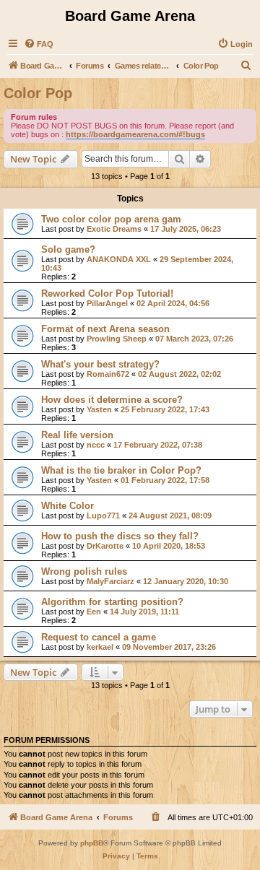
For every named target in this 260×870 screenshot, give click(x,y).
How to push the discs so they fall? (120, 536)
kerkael (100, 647)
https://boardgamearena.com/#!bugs (135, 134)
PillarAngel (107, 303)
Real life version (77, 435)
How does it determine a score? (112, 399)
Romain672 (108, 374)
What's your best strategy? (100, 364)
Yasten (99, 409)
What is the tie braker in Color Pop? (121, 470)
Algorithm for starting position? (112, 601)
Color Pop (38, 93)
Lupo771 (103, 515)
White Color (67, 505)
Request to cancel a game (98, 637)
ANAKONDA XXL (119, 259)
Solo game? (68, 249)
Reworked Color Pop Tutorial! (107, 293)
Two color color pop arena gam (111, 219)
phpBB (91, 843)
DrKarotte (105, 545)
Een (94, 611)
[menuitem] (38, 44)
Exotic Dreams (114, 229)
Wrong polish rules (84, 571)
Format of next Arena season (105, 328)
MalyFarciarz (110, 581)
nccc (96, 444)
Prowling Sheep (117, 338)
